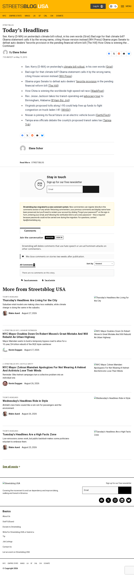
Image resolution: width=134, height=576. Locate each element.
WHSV (66, 109)
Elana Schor (20, 52)
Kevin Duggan (15, 350)
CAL (45, 16)
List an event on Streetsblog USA (16, 552)
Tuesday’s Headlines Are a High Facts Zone (29, 434)
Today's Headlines (10, 297)
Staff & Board (8, 522)
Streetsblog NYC (11, 330)
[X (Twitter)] (108, 500)
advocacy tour (92, 96)
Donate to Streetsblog (12, 527)
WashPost (97, 90)
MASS (27, 16)
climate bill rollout (74, 66)
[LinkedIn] (122, 500)
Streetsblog (8, 25)
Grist (109, 66)
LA (34, 16)
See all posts (10, 466)
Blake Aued (14, 313)
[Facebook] (101, 500)
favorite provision (86, 81)
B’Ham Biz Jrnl (60, 100)
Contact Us (7, 547)
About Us (6, 516)
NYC (4, 16)
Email (51, 189)
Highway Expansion (29, 330)
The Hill (53, 85)
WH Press (65, 76)
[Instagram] (115, 500)
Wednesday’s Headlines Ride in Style (25, 400)
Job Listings (7, 542)
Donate (59, 16)
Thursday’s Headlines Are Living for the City (30, 300)
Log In (96, 6)
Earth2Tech (103, 115)
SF (40, 16)
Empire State (15, 16)
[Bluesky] (128, 500)
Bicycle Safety (27, 364)
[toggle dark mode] (113, 6)
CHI (51, 16)
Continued (8, 45)
